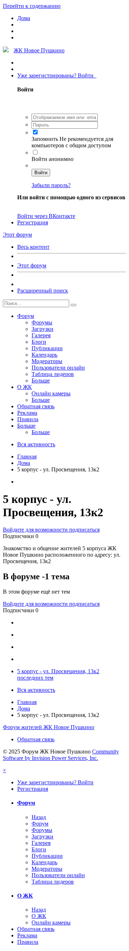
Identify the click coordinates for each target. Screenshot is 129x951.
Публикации (47, 348)
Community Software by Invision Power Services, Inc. (61, 754)
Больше (41, 380)
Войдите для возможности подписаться (51, 530)
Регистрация (32, 222)
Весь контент (33, 247)
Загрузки (42, 329)
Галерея (41, 335)
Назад (39, 817)
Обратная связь (35, 406)
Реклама (27, 413)
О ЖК (24, 387)
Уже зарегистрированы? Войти (56, 75)
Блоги (39, 342)
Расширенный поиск (42, 290)
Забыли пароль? (51, 185)
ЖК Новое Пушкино (39, 50)
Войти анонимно (52, 159)
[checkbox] (35, 132)
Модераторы (47, 361)
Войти (40, 172)
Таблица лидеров (53, 374)
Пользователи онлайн (58, 368)
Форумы (42, 322)
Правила (27, 419)
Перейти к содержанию (32, 6)
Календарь (44, 355)
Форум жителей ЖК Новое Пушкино (48, 727)
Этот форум (31, 265)
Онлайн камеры (51, 393)
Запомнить (45, 139)
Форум (25, 316)
